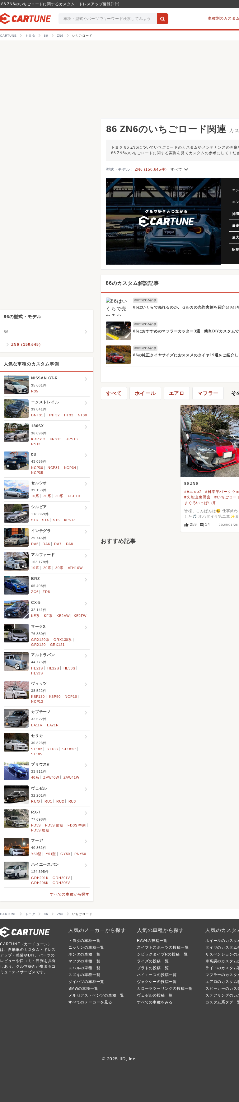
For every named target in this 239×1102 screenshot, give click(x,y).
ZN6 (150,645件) (150, 169)
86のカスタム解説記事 (132, 283)
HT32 (68, 415)
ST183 (52, 749)
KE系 (35, 616)
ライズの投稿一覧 (153, 961)
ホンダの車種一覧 (84, 954)
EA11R (37, 725)
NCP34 (70, 468)
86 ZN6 (191, 483)
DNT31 (37, 415)
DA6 (46, 544)
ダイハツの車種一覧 (86, 981)
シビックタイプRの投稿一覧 (162, 954)
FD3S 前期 (54, 825)
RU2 (60, 801)
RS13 (35, 444)
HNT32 (54, 415)
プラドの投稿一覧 (153, 968)
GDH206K (40, 883)
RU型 (35, 801)
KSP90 (55, 696)
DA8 (69, 544)
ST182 (36, 749)
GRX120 (38, 644)
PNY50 (80, 854)
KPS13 (70, 520)
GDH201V (61, 878)
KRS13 (56, 439)
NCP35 (37, 473)
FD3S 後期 (40, 830)
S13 (34, 520)
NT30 (82, 415)
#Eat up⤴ (192, 491)
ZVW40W (51, 777)
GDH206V (61, 883)
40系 (35, 777)
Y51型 (51, 854)
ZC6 (34, 592)
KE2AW (63, 616)
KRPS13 (38, 439)
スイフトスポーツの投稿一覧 (163, 947)
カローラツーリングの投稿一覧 (165, 988)
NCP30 (37, 468)
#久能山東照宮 (197, 497)
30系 (59, 496)
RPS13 (71, 439)
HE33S (69, 668)
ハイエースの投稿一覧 (157, 975)
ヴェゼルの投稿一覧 (155, 995)
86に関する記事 (145, 300)
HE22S (53, 668)
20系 (47, 496)
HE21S (37, 668)
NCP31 (54, 468)
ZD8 (46, 592)
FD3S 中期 (77, 825)
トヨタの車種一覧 (84, 940)
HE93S (37, 673)
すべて (180, 169)
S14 (45, 520)
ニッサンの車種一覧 (86, 947)
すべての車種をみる (155, 1002)
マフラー (208, 393)
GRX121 (57, 644)
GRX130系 (63, 639)
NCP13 (37, 701)
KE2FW (80, 616)
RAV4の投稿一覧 (152, 940)
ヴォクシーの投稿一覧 (157, 981)
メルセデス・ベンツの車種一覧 (96, 995)
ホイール (145, 393)
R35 (34, 391)
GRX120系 (40, 639)
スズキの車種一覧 (84, 975)
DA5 (34, 544)
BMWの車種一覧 (83, 988)
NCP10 (71, 696)
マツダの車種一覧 (84, 961)
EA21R (53, 725)
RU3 (72, 801)
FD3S (36, 825)
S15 (56, 520)
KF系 (48, 616)
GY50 (65, 854)
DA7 (57, 544)
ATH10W (75, 568)
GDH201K (40, 878)
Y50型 (36, 854)
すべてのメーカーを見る (90, 1002)
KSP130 (38, 696)
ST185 (36, 754)
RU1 (48, 801)
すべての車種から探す (70, 894)
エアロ (177, 393)
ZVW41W (71, 777)
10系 (35, 496)
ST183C (69, 749)
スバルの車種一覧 (84, 968)
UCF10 (74, 496)
